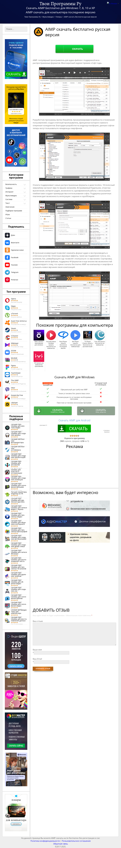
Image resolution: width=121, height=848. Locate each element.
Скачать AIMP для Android (74, 420)
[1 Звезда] (71, 436)
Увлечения (9, 207)
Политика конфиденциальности (45, 841)
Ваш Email (37, 659)
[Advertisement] (74, 469)
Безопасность (11, 184)
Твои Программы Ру (60, 3)
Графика (8, 188)
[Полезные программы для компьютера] (0, 384)
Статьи (8, 218)
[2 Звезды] (72, 436)
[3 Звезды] (74, 436)
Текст (7, 203)
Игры (7, 214)
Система (8, 199)
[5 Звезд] (78, 436)
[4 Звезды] (76, 436)
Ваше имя (37, 649)
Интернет (9, 192)
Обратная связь (60, 843)
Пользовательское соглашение (76, 841)
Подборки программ (13, 211)
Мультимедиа (11, 195)
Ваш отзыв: (38, 621)
